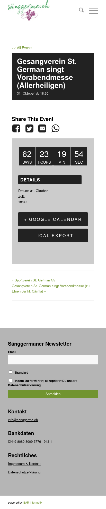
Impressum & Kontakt (24, 463)
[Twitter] (29, 128)
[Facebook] (17, 128)
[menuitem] (79, 10)
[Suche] (79, 10)
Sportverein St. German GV (34, 280)
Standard (21, 372)
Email (12, 352)
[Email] (42, 128)
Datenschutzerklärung (24, 472)
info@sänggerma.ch (23, 419)
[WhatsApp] (55, 128)
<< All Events (22, 47)
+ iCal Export (53, 235)
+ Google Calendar (53, 219)
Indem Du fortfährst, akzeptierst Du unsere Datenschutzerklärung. (42, 383)
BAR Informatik (32, 502)
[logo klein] (44, 10)
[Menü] (91, 10)
